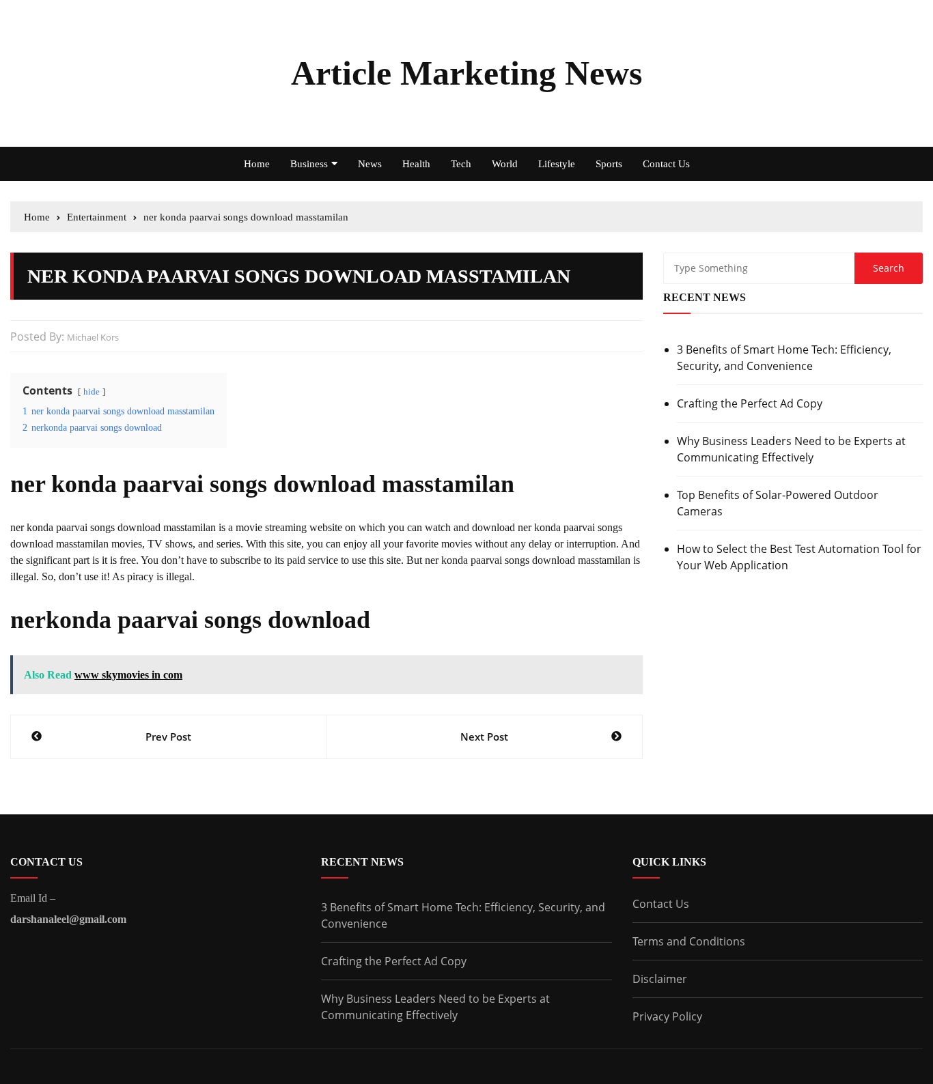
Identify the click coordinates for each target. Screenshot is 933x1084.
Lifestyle (556, 163)
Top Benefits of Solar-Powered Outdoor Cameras (777, 503)
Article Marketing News (466, 73)
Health (416, 163)
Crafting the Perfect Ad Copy (749, 403)
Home (257, 163)
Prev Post (168, 736)
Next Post (484, 736)
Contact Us (666, 163)
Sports (609, 163)
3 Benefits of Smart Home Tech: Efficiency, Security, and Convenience (784, 357)
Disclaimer (659, 978)
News (370, 163)
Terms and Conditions (688, 941)
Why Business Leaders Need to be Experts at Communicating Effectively (791, 449)
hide (91, 392)
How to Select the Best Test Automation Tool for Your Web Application (799, 557)
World (505, 163)
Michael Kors (93, 337)
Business (309, 163)
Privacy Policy (667, 1016)
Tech (461, 163)
